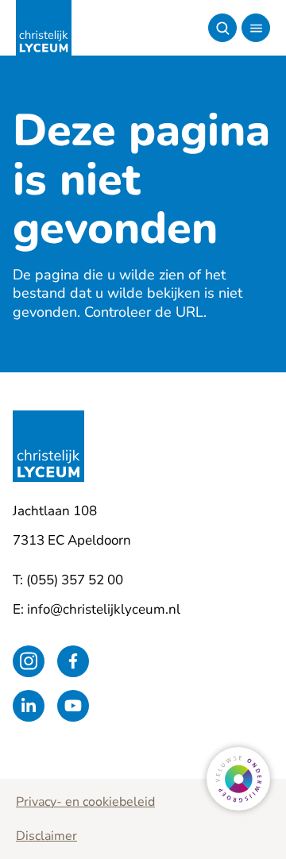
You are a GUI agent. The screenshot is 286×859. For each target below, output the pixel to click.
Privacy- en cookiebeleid (85, 802)
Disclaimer (46, 836)
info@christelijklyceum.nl (103, 609)
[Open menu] (256, 27)
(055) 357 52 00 (74, 580)
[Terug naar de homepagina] (44, 28)
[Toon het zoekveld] (222, 27)
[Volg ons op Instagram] (28, 661)
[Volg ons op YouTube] (73, 706)
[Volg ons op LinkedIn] (28, 706)
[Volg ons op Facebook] (73, 661)
